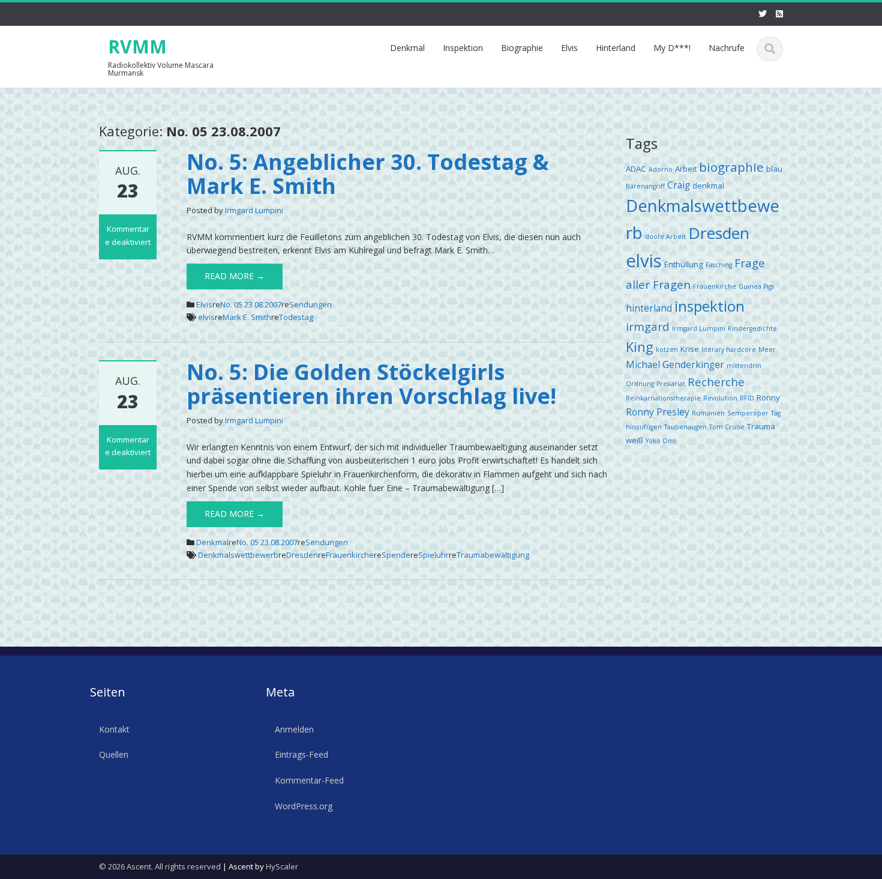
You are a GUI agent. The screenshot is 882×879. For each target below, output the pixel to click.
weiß (634, 440)
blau (774, 168)
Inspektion (463, 47)
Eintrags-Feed (301, 755)
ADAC (636, 168)
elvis (206, 317)
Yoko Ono (661, 440)
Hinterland (615, 47)
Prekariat (670, 383)
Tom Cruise (727, 427)
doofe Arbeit (665, 236)
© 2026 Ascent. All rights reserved (160, 866)
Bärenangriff (645, 186)
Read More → (235, 276)
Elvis (569, 47)
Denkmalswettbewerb (238, 554)
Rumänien (708, 413)
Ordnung (640, 383)
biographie (731, 167)
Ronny (768, 397)
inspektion (709, 306)
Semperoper (748, 413)
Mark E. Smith (247, 317)
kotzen (667, 349)
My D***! (672, 47)
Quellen (113, 755)
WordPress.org (303, 806)
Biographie (522, 47)
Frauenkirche (350, 554)
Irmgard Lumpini (254, 210)
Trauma (761, 426)
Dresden (302, 554)
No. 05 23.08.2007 (250, 304)
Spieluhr (433, 554)
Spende (396, 554)
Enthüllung (683, 264)
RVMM (137, 46)
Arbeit (686, 168)
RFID (747, 398)
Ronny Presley (657, 411)
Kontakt (114, 729)
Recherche (716, 381)
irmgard (648, 326)
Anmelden (294, 729)
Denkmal (407, 47)
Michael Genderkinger (675, 364)
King (639, 346)
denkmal (708, 185)
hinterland (649, 308)
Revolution (720, 398)
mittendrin (744, 365)
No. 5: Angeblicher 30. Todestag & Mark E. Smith (368, 174)
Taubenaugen (685, 427)
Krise (689, 348)
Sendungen (310, 304)
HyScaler (282, 866)
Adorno (661, 169)
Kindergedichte (752, 328)
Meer (767, 349)
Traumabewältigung (493, 554)
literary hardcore (728, 349)
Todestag (296, 317)
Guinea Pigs (756, 286)
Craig (678, 185)
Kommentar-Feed (309, 780)
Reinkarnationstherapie (663, 398)
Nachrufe (727, 47)
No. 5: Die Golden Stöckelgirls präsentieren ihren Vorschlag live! (371, 384)
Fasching (719, 265)
